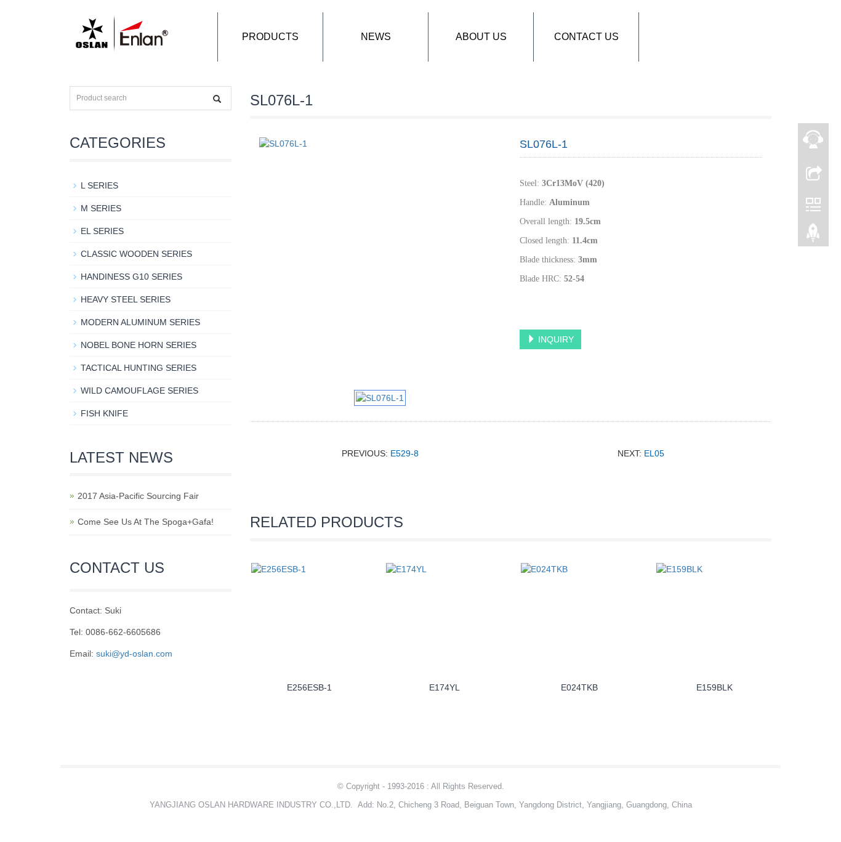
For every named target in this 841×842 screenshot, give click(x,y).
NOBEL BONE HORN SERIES (138, 345)
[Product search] (217, 98)
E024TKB (579, 687)
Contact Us (586, 36)
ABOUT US (481, 36)
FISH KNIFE (104, 413)
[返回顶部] (813, 236)
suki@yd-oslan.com (134, 653)
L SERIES (99, 185)
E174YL (444, 687)
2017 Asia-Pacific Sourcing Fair (138, 496)
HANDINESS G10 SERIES (131, 276)
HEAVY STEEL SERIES (126, 299)
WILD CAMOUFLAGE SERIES (139, 390)
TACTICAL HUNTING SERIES (138, 368)
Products (270, 36)
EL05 (654, 453)
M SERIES (101, 208)
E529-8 (404, 453)
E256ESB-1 (309, 687)
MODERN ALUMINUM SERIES (140, 322)
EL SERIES (102, 231)
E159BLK (714, 687)
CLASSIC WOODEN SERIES (136, 254)
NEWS (376, 36)
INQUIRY (555, 339)
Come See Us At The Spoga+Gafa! (146, 522)
